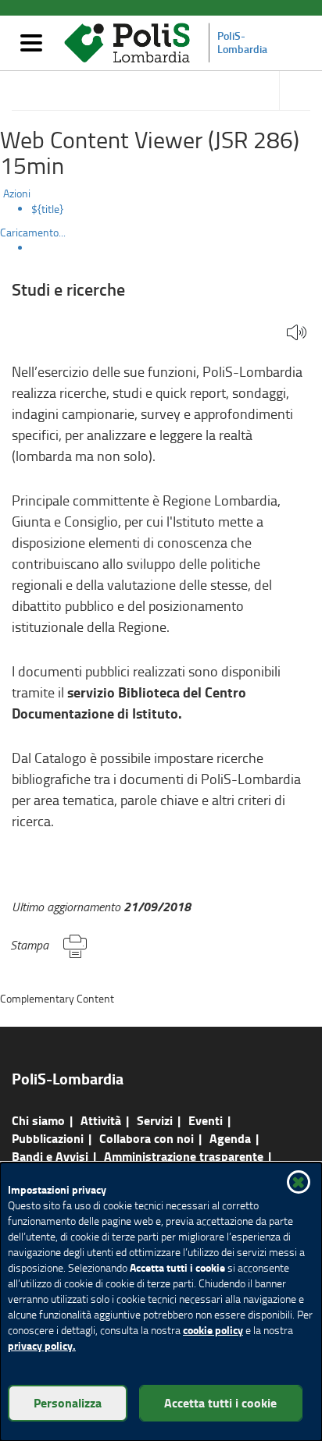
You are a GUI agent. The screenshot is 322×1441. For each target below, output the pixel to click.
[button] (296, 333)
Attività (100, 1120)
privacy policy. (42, 1345)
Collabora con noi (146, 1138)
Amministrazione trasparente (183, 1156)
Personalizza (68, 1402)
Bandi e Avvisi (50, 1156)
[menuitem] (176, 209)
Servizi (155, 1120)
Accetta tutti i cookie (220, 1402)
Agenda (230, 1138)
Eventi (205, 1120)
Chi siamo (38, 1120)
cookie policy (213, 1330)
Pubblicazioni (48, 1138)
